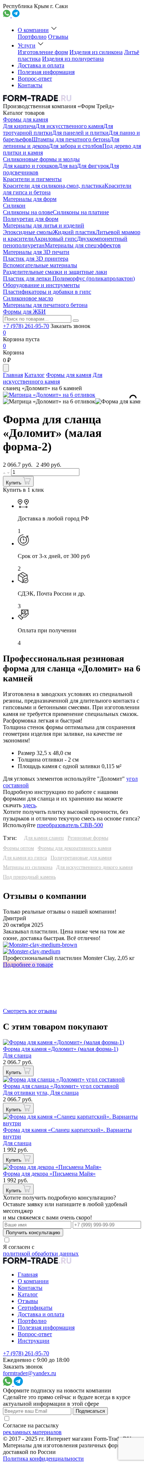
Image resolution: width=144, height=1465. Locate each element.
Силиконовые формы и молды (41, 159)
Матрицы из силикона (27, 867)
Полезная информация (46, 72)
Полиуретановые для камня (81, 858)
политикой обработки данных (41, 1253)
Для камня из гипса (25, 858)
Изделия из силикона (96, 52)
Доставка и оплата (41, 65)
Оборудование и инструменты (41, 285)
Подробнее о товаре (28, 964)
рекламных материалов (32, 1432)
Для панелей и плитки (80, 133)
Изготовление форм (43, 52)
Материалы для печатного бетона (45, 305)
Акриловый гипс (55, 239)
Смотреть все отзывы (30, 1011)
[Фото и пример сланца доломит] (49, 401)
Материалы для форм (29, 199)
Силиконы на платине (81, 212)
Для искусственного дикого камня (94, 867)
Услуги (26, 45)
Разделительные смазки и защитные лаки (55, 272)
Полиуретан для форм (30, 219)
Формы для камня (25, 119)
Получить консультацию (33, 1232)
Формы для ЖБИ (24, 311)
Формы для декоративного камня (74, 848)
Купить (14, 483)
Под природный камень (29, 877)
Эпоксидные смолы (28, 232)
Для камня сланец (44, 838)
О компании (33, 30)
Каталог (34, 375)
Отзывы (58, 36)
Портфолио (32, 36)
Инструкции (33, 1341)
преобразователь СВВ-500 (70, 825)
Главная (13, 375)
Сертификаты (35, 1308)
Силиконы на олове (28, 212)
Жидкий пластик (74, 232)
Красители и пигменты (32, 179)
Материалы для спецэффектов (83, 245)
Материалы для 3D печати (36, 252)
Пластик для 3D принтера (35, 258)
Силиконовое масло (28, 298)
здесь (29, 805)
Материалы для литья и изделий (43, 225)
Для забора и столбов (75, 146)
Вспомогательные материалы (40, 265)
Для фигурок (93, 166)
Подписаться (90, 1411)
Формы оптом (18, 848)
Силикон (14, 205)
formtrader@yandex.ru (29, 1373)
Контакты (30, 85)
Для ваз (67, 166)
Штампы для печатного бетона (71, 139)
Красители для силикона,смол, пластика (53, 186)
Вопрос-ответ (35, 78)
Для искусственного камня (69, 126)
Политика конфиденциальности (43, 1458)
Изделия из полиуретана (73, 59)
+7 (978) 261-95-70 (26, 326)
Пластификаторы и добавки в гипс (47, 292)
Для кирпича (19, 126)
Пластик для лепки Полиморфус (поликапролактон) (69, 278)
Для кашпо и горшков (30, 166)
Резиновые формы (88, 838)
